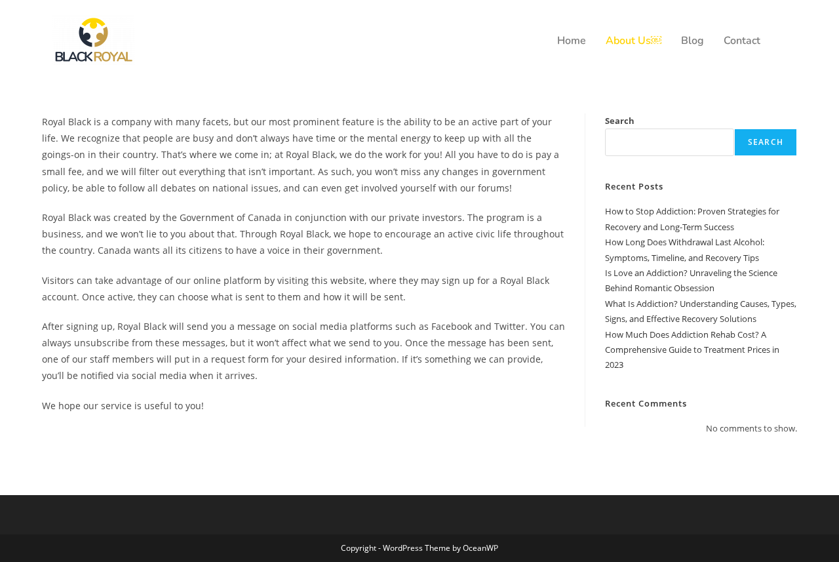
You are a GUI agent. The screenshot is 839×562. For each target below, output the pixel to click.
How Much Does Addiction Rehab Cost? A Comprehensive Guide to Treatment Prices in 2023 (692, 350)
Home (571, 40)
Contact (742, 40)
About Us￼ (633, 40)
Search (619, 121)
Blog (692, 40)
